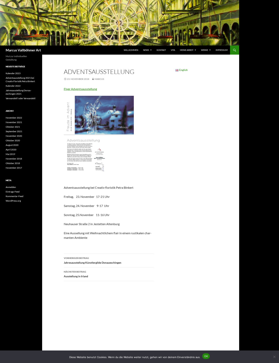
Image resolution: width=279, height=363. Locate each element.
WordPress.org (13, 200)
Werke (204, 50)
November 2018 (14, 158)
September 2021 (14, 131)
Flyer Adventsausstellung (80, 89)
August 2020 (12, 145)
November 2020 (14, 135)
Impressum (222, 50)
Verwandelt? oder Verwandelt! (21, 98)
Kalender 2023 (13, 73)
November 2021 (14, 122)
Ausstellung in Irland (76, 274)
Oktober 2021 (13, 126)
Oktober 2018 (13, 163)
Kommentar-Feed (14, 196)
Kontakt (161, 50)
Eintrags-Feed (13, 191)
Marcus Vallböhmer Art (23, 50)
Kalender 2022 (13, 85)
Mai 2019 (10, 154)
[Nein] (274, 357)
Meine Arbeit (186, 50)
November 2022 (14, 117)
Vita (173, 50)
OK (206, 356)
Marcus (99, 79)
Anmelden (11, 187)
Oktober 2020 (13, 140)
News (146, 50)
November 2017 (14, 167)
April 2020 (11, 149)
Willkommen (131, 50)
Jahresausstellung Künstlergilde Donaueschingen (92, 260)
